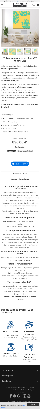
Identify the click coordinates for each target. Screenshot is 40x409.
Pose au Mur (11, 151)
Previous (3, 27)
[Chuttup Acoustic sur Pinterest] (14, 397)
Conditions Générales (11, 387)
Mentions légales (22, 387)
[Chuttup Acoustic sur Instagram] (25, 397)
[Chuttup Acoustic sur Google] (20, 397)
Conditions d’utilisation (21, 390)
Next (36, 27)
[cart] (38, 5)
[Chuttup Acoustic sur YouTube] (29, 397)
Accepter (33, 404)
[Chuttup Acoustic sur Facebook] (10, 397)
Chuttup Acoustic (16, 401)
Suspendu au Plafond (25, 151)
